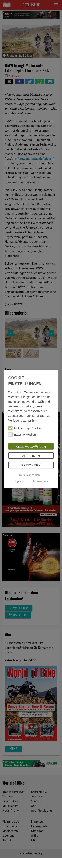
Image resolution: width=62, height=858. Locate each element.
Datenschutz (40, 481)
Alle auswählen (31, 446)
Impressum (21, 481)
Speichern (31, 465)
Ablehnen (31, 456)
